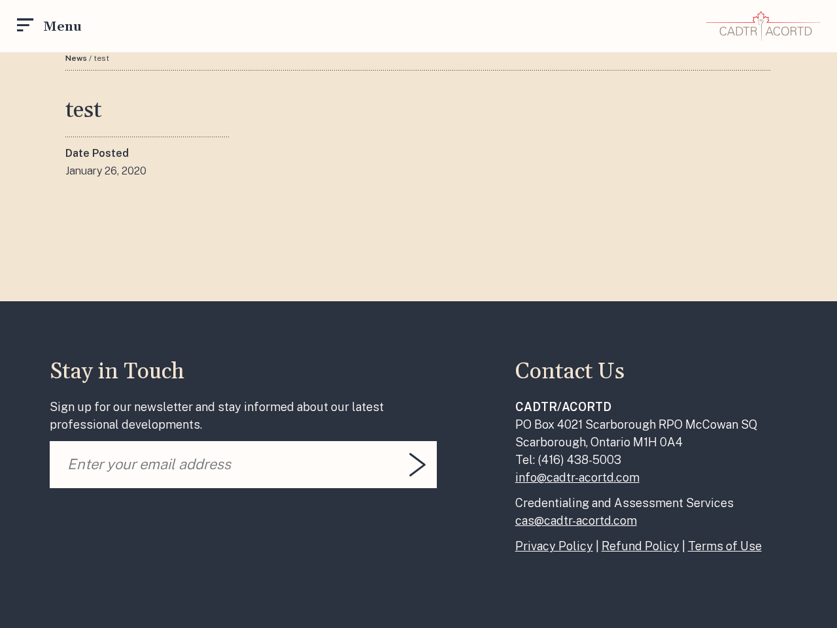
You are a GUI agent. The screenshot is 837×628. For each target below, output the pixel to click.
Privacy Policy (554, 546)
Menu (62, 26)
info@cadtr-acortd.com (577, 477)
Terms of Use (725, 546)
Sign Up (417, 464)
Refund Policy (640, 546)
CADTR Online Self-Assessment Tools (763, 26)
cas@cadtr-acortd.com (576, 520)
